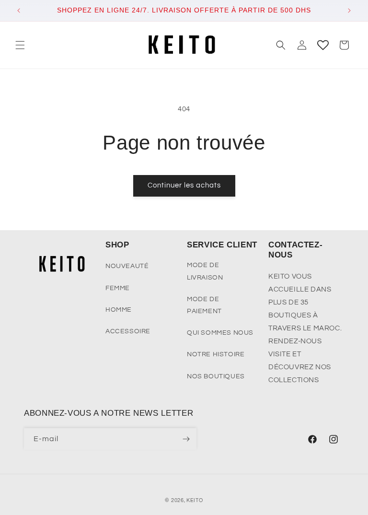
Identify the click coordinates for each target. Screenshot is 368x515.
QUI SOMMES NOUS (220, 332)
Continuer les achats (184, 185)
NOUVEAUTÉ (127, 266)
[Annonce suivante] (349, 10)
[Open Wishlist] (323, 45)
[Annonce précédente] (18, 10)
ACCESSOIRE (127, 331)
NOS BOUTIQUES (216, 376)
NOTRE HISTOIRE (215, 354)
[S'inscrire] (185, 439)
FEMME (117, 288)
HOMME (118, 309)
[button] (20, 45)
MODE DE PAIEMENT (204, 305)
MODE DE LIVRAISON (205, 271)
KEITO (194, 500)
